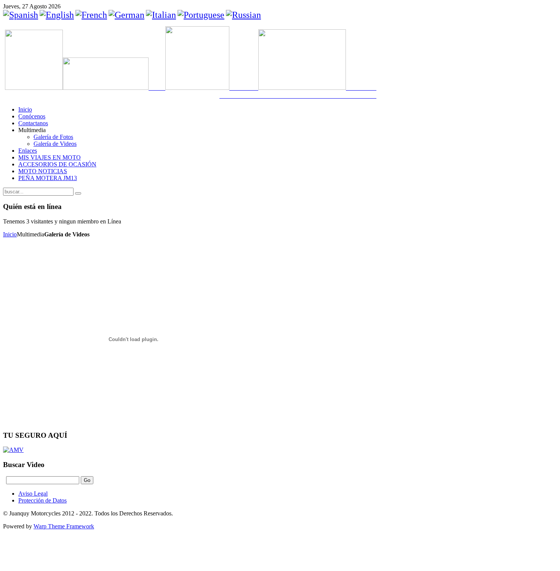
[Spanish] (20, 15)
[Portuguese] (201, 15)
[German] (126, 15)
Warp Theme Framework (64, 526)
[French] (91, 15)
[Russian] (243, 15)
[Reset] (78, 193)
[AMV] (13, 450)
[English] (57, 15)
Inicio (10, 234)
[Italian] (161, 15)
